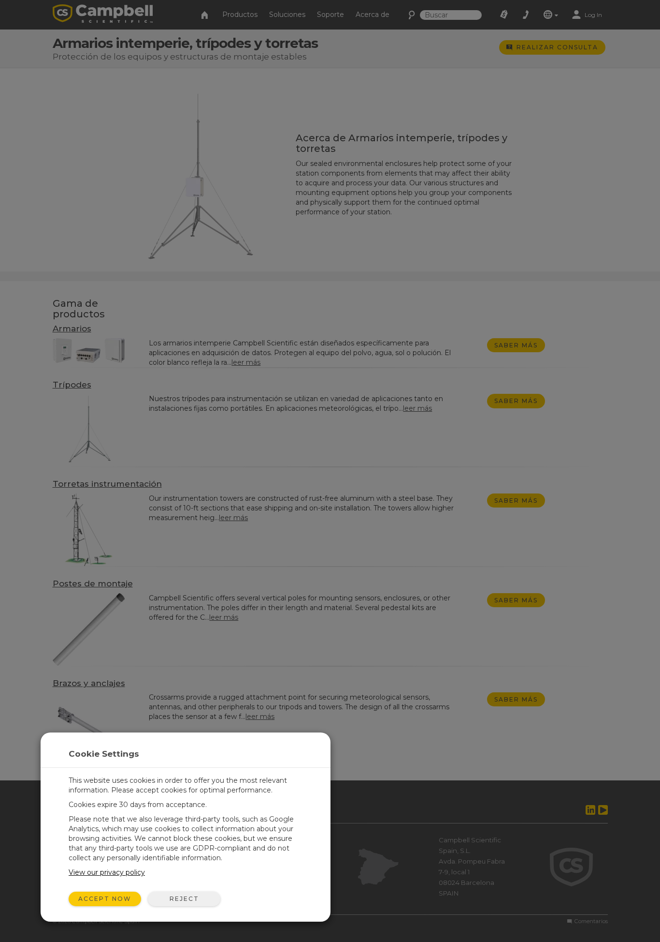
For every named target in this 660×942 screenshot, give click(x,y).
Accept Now (104, 898)
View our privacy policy (107, 872)
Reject (184, 898)
